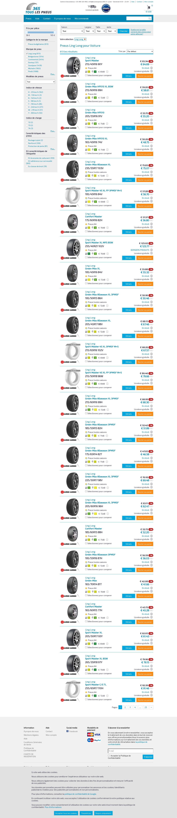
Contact (139, 1)
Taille (98, 27)
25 (146, 707)
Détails (129, 76)
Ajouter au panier (145, 76)
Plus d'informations (53, 807)
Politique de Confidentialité (30, 749)
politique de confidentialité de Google (80, 794)
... (140, 707)
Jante (109, 27)
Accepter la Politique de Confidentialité (119, 756)
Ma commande (81, 18)
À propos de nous (62, 18)
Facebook (73, 731)
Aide (132, 1)
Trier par (122, 51)
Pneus (28, 18)
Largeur (88, 27)
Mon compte (148, 1)
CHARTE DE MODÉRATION (30, 755)
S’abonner (148, 757)
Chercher (124, 31)
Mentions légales (31, 735)
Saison (64, 27)
